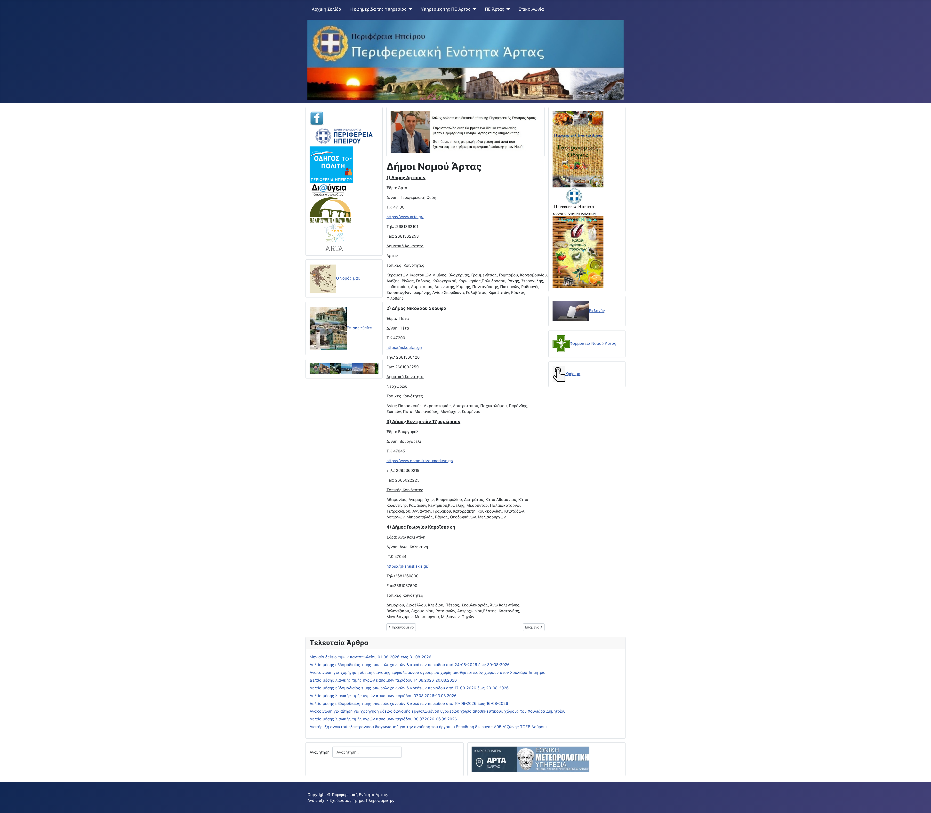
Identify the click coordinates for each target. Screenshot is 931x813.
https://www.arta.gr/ (405, 216)
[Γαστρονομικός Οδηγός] (578, 148)
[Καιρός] (530, 759)
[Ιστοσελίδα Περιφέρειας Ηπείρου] (344, 135)
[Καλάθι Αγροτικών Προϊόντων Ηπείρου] (578, 251)
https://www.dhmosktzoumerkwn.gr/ (419, 460)
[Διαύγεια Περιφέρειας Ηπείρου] (329, 189)
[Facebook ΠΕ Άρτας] (317, 118)
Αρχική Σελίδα (326, 9)
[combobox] (367, 752)
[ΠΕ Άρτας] (507, 9)
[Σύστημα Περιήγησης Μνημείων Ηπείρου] (330, 209)
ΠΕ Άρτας (494, 9)
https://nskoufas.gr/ (404, 347)
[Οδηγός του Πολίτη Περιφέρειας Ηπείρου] (331, 164)
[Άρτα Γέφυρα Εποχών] (335, 236)
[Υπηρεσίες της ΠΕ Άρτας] (473, 9)
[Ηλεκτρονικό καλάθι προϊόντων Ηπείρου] (574, 201)
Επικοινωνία (531, 9)
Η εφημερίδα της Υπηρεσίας (378, 9)
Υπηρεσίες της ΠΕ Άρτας (445, 9)
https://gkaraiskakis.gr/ (407, 566)
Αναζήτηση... (321, 752)
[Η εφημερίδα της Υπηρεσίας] (409, 9)
